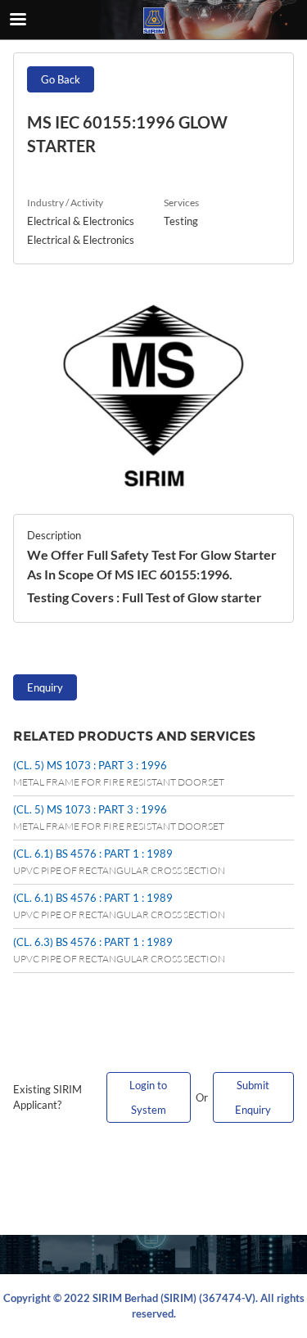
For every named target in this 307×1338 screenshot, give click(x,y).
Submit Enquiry (253, 1097)
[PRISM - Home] (154, 20)
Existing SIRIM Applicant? (47, 1097)
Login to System (148, 1097)
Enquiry (45, 687)
